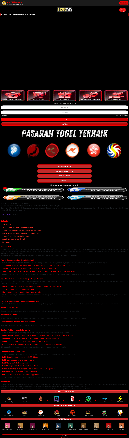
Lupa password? (122, 115)
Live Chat (122, 10)
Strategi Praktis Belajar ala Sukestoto (16, 236)
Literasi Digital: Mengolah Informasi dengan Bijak (20, 233)
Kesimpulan (6, 242)
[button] (3, 53)
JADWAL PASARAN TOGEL (64, 171)
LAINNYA (64, 181)
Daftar (64, 124)
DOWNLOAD (123, 3)
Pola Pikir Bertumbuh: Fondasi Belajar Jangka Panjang (22, 230)
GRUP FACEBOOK (64, 176)
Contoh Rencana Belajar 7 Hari (13, 239)
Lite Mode (4, 115)
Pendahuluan (6, 224)
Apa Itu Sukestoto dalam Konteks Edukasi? (18, 227)
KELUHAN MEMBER (64, 166)
